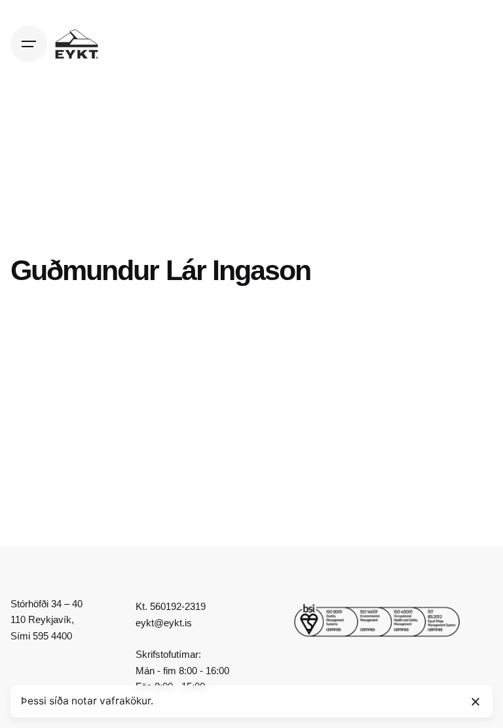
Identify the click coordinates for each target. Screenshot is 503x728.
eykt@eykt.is (164, 622)
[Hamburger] (28, 44)
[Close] (475, 702)
